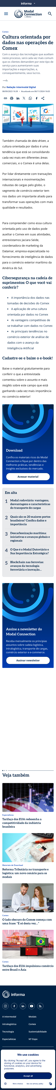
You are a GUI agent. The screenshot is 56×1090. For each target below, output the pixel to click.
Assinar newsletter (28, 660)
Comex (5, 32)
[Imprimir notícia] (12, 98)
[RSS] (40, 1006)
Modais (32, 1016)
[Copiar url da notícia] (5, 98)
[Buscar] (50, 13)
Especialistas (9, 1039)
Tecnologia (8, 1031)
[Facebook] (14, 1006)
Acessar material (28, 476)
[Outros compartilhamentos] (43, 98)
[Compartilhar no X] (24, 98)
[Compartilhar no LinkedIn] (18, 98)
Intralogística (9, 1024)
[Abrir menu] (6, 13)
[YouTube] (31, 1006)
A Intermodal (9, 1016)
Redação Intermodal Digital (21, 87)
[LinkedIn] (23, 1006)
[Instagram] (5, 1006)
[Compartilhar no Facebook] (36, 98)
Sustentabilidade (38, 1031)
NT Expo (33, 1039)
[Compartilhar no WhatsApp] (30, 98)
